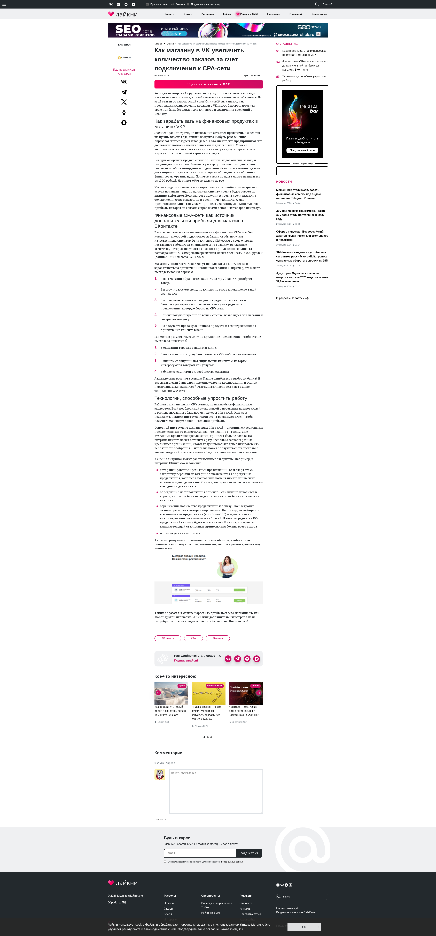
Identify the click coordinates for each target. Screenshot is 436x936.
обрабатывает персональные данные (185, 924)
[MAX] (124, 122)
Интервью (207, 14)
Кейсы (227, 14)
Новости (169, 14)
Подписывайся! (186, 660)
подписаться (249, 853)
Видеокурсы (319, 14)
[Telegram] (124, 92)
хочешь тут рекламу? (302, 163)
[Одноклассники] (124, 112)
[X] (124, 102)
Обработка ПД (117, 902)
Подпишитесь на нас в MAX (208, 84)
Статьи (188, 14)
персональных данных (232, 862)
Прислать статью (250, 914)
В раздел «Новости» (290, 298)
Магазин (218, 638)
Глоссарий (296, 14)
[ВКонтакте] (124, 82)
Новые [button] (159, 819)
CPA (193, 638)
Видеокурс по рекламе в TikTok (216, 905)
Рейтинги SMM (249, 14)
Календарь (273, 14)
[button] (204, 737)
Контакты (245, 908)
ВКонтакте (168, 638)
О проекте (245, 903)
